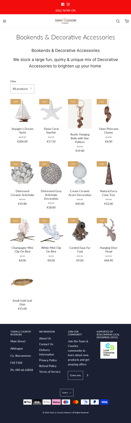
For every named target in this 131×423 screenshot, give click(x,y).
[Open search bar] (117, 21)
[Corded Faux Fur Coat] (80, 230)
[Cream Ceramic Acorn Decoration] (80, 173)
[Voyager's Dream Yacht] (22, 111)
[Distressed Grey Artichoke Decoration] (51, 173)
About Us (45, 338)
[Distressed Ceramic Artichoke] (22, 173)
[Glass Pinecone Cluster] (109, 111)
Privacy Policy (48, 360)
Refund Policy (47, 366)
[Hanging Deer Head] (109, 230)
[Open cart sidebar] (126, 21)
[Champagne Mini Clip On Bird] (22, 230)
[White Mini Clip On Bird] (51, 230)
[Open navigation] (4, 21)
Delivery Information (46, 352)
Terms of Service (50, 371)
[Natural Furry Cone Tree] (109, 173)
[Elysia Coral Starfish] (51, 111)
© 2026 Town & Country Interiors (57, 412)
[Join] (87, 375)
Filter (13, 81)
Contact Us (46, 344)
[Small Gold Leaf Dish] (22, 283)
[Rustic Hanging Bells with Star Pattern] (80, 114)
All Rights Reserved (80, 412)
